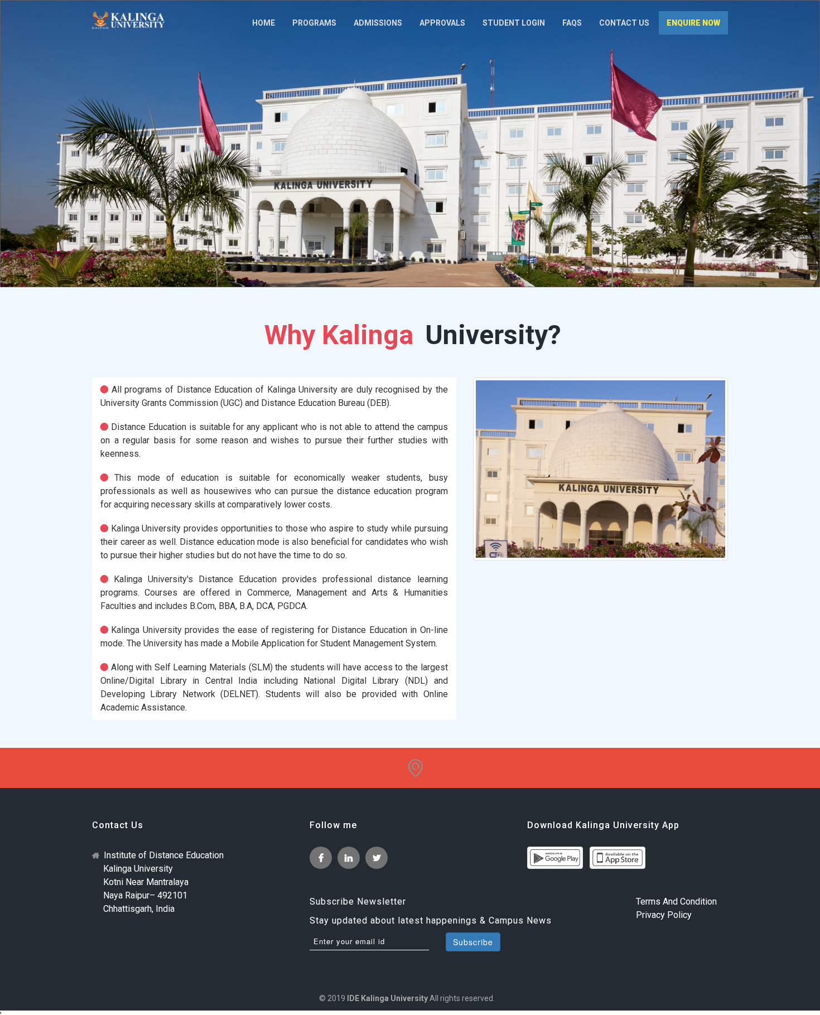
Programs (314, 22)
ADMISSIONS (378, 22)
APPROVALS (442, 22)
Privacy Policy (664, 915)
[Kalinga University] (128, 20)
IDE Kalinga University (387, 998)
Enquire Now (693, 22)
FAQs (572, 22)
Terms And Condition (676, 901)
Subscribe (473, 942)
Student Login (514, 22)
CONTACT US (624, 22)
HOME (263, 22)
